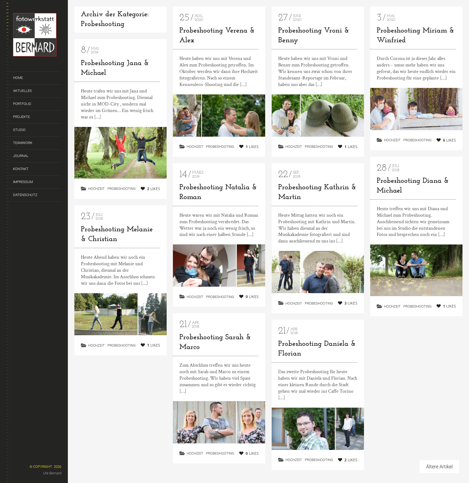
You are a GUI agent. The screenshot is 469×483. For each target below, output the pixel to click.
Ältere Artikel (439, 466)
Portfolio (22, 104)
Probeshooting (121, 189)
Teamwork (22, 143)
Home (18, 78)
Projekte (21, 117)
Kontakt (20, 169)
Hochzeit (96, 189)
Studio (19, 130)
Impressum (23, 182)
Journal (20, 156)
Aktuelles (22, 91)
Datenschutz (25, 195)
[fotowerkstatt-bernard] (37, 36)
